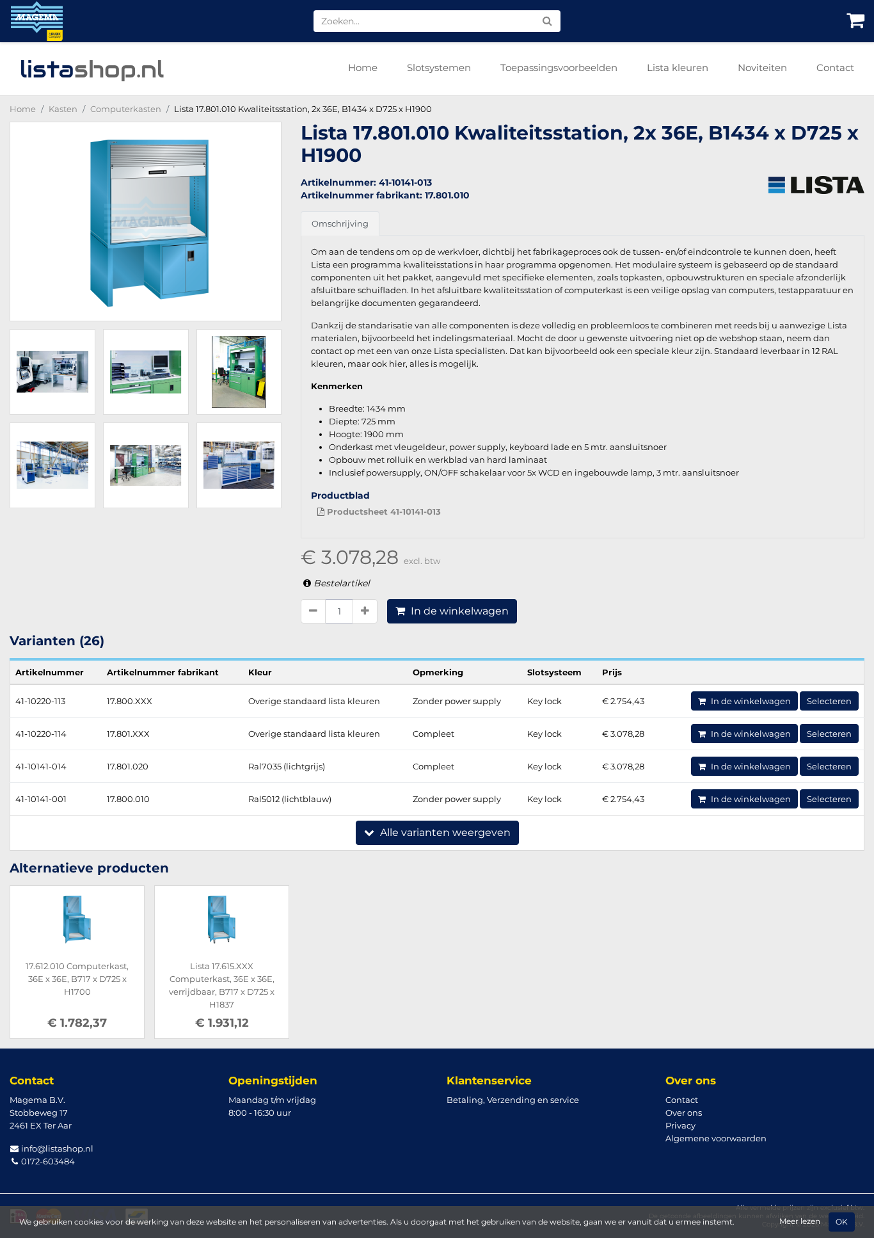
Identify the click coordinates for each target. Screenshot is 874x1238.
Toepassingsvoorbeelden (558, 67)
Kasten (63, 109)
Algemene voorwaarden (716, 1138)
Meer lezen (799, 1221)
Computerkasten (125, 109)
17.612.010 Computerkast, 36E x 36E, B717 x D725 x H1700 (77, 979)
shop (92, 69)
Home (362, 67)
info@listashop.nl (56, 1148)
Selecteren (829, 701)
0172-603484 (47, 1161)
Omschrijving (340, 223)
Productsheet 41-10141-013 (382, 511)
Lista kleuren (677, 67)
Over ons (683, 1112)
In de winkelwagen (458, 611)
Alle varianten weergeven (444, 832)
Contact (835, 67)
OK (842, 1222)
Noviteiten (762, 67)
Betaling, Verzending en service (513, 1100)
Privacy (680, 1125)
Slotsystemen (439, 67)
